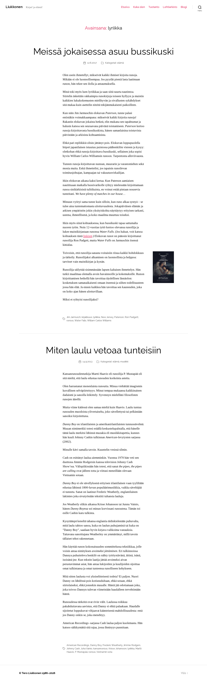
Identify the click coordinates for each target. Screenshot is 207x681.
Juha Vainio (86, 648)
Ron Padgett (131, 317)
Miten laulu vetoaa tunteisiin (103, 350)
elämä (120, 62)
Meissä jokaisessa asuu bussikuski (103, 51)
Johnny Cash (73, 648)
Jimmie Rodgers (131, 645)
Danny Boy (96, 645)
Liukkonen (14, 7)
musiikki (124, 361)
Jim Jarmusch (74, 317)
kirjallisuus (87, 317)
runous (70, 320)
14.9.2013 (87, 361)
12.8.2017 (92, 62)
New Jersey (107, 317)
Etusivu (125, 6)
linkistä (87, 236)
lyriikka (96, 317)
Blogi (184, 6)
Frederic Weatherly (112, 645)
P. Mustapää (81, 652)
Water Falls (80, 320)
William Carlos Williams (99, 320)
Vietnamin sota (104, 652)
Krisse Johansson (118, 648)
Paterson (119, 317)
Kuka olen (139, 6)
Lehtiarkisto (170, 6)
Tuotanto (153, 6)
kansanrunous (100, 648)
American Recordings (78, 645)
